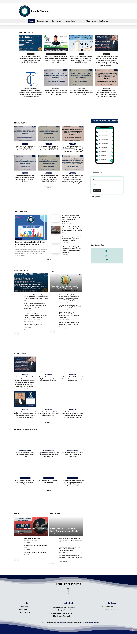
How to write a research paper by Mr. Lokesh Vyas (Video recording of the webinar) (49, 378)
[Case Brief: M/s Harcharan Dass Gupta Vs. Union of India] (66, 526)
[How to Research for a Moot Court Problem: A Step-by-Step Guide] (25, 440)
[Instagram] (106, 255)
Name (94, 179)
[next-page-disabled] (18, 559)
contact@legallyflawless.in (62, 610)
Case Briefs (54, 514)
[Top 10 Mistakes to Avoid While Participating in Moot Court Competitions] (49, 440)
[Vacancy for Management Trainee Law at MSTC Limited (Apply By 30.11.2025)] (54, 324)
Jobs (52, 271)
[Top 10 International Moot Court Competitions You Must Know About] (25, 467)
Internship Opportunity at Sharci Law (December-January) (30, 243)
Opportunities (22, 270)
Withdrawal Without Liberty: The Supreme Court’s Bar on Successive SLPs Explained (81, 92)
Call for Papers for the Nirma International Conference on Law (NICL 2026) (34, 326)
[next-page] (18, 333)
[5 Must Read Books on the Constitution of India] (18, 540)
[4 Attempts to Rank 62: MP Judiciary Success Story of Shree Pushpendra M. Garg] (49, 399)
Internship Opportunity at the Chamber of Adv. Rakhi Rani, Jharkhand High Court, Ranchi (72, 228)
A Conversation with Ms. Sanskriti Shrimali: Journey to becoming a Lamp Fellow (73, 378)
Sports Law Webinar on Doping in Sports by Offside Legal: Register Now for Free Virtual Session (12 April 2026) (36, 296)
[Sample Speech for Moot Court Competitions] (49, 467)
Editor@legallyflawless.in (62, 616)
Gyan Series (106, 54)
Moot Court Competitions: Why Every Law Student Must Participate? (72, 454)
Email (94, 185)
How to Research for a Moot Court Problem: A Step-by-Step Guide (25, 454)
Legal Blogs (56, 88)
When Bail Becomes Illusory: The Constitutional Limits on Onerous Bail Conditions (56, 92)
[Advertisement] (68, 110)
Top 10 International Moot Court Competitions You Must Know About (25, 482)
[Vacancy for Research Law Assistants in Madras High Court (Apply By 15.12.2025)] (66, 283)
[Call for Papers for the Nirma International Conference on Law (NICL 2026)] (18, 325)
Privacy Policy (61, 622)
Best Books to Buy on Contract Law (35, 552)
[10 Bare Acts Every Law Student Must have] (18, 546)
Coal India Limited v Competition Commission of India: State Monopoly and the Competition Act (70, 557)
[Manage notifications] (132, 629)
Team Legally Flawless (92, 622)
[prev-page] (15, 333)
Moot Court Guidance (25, 429)
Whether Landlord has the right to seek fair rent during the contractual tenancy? (70, 540)
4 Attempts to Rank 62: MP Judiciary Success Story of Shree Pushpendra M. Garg (49, 413)
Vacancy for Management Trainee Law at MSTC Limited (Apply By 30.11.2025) (69, 324)
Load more (48, 187)
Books (17, 514)
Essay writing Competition (30, 88)
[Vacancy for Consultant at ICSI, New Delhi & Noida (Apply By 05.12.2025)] (54, 306)
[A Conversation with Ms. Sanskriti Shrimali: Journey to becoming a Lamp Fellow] (73, 364)
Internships (21, 212)
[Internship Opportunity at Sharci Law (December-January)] (31, 227)
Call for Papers (30, 54)
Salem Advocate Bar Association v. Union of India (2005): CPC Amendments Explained (69, 548)
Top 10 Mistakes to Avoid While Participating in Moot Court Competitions (49, 454)
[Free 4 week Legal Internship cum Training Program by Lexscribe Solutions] (55, 240)
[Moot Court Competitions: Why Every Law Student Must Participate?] (73, 440)
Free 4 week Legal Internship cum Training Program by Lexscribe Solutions (72, 238)
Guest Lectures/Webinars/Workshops (56, 54)
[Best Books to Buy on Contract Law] (18, 553)
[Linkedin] (106, 251)
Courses (81, 54)
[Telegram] (107, 260)
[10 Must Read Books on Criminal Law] (31, 526)
